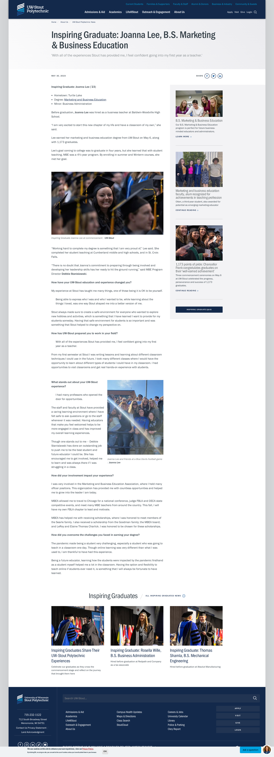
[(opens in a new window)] (207, 75)
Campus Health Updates (129, 712)
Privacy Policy (87, 749)
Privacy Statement (37, 727)
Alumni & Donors (199, 4)
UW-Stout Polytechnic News (83, 22)
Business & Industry (222, 4)
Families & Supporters (158, 4)
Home (53, 22)
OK (105, 751)
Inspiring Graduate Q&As (199, 310)
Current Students (134, 4)
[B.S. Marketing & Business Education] (199, 103)
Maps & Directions (126, 716)
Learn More (182, 137)
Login (249, 12)
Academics (115, 12)
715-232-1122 (32, 715)
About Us (179, 12)
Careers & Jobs (175, 712)
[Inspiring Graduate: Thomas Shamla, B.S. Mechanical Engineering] (196, 626)
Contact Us (22, 727)
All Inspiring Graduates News (163, 596)
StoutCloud (122, 724)
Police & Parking (176, 724)
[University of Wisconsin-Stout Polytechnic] (33, 702)
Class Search (123, 720)
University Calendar (178, 716)
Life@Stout (132, 12)
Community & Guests (246, 4)
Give (242, 12)
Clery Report (174, 729)
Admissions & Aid (95, 12)
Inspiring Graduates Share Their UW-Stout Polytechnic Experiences (75, 655)
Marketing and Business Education (85, 99)
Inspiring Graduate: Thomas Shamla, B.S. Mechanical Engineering (191, 655)
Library (171, 720)
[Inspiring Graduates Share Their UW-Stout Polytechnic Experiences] (77, 626)
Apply (230, 12)
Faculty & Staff (180, 4)
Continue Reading (186, 210)
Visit (236, 12)
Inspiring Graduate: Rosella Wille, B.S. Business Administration (136, 653)
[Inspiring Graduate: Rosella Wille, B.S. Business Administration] (137, 626)
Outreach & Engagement (156, 12)
